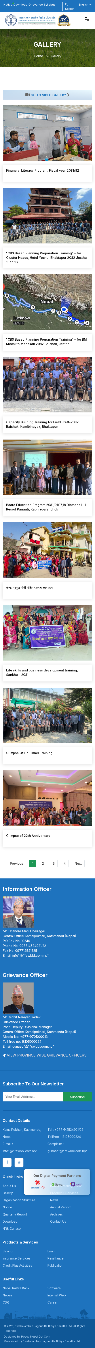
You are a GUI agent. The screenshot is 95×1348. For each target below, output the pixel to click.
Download (20, 4)
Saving (8, 1251)
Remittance (56, 1258)
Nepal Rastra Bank (16, 1288)
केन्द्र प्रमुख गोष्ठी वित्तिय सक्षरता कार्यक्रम (29, 587)
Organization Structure (19, 1200)
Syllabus (49, 4)
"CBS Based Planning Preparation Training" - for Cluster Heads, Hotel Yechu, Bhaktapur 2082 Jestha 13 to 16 (46, 257)
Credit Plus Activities (17, 1265)
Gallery (8, 1193)
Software (54, 1288)
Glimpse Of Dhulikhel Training (29, 753)
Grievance (35, 4)
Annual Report (60, 1207)
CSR (6, 1302)
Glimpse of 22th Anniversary (28, 836)
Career (53, 1302)
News (54, 1200)
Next (78, 863)
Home (38, 56)
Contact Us (58, 1221)
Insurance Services (16, 1258)
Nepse (7, 1295)
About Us (9, 1186)
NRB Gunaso (12, 1228)
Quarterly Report (15, 1214)
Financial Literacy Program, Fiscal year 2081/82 (42, 170)
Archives (56, 1214)
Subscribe (77, 1097)
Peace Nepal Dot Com (35, 1336)
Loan (51, 1251)
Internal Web (57, 1295)
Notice (8, 4)
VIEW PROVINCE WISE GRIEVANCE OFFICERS (46, 1055)
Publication (55, 1265)
